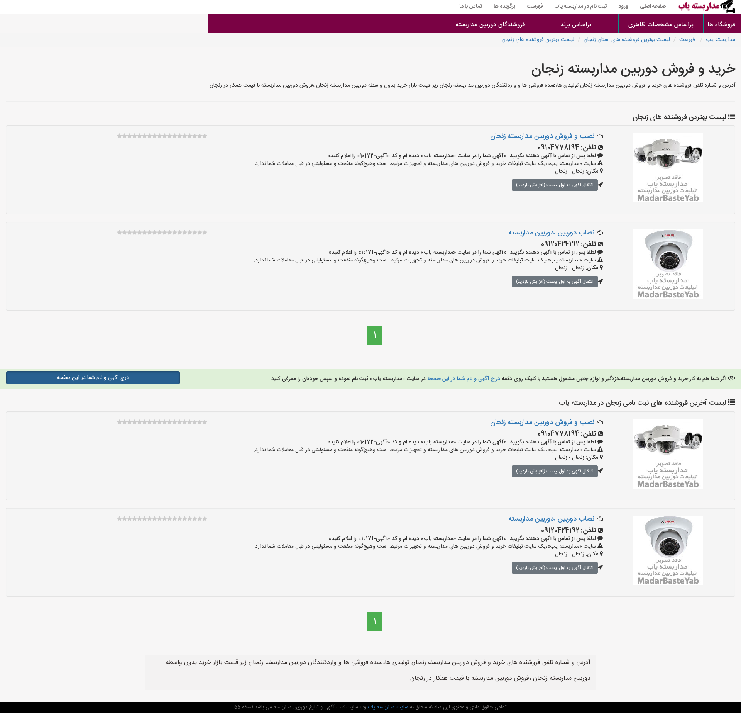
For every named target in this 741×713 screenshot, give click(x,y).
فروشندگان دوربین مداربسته (490, 25)
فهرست (535, 6)
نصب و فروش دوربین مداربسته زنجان (542, 136)
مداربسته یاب (720, 39)
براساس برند (575, 25)
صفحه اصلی (653, 6)
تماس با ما (470, 6)
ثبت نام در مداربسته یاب (581, 6)
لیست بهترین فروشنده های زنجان (538, 39)
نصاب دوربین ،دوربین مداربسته (551, 233)
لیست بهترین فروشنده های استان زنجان (627, 39)
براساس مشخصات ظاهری (661, 25)
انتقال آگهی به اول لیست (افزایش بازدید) (555, 185)
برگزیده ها (504, 6)
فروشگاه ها (722, 25)
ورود (623, 6)
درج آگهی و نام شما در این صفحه (463, 379)
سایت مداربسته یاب (387, 707)
